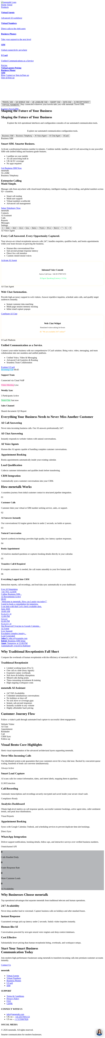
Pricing (4, 65)
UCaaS (66, 136)
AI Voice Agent (41, 136)
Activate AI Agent (9, 260)
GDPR (10, 1003)
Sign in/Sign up (22, 75)
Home (3, 5)
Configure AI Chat (9, 314)
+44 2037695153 (22, 1017)
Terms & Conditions (15, 996)
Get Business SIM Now (11, 168)
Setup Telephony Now (11, 208)
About (9, 5)
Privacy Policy (13, 998)
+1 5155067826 (21, 1019)
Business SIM (7, 136)
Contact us (10, 75)
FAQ (9, 1001)
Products (5, 7)
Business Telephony (24, 136)
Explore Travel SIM (9, 109)
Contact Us (6, 965)
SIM (8, 985)
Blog (3, 75)
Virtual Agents (13, 976)
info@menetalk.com (15, 1014)
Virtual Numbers (14, 978)
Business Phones (14, 980)
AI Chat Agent (54, 136)
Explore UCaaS (8, 367)
